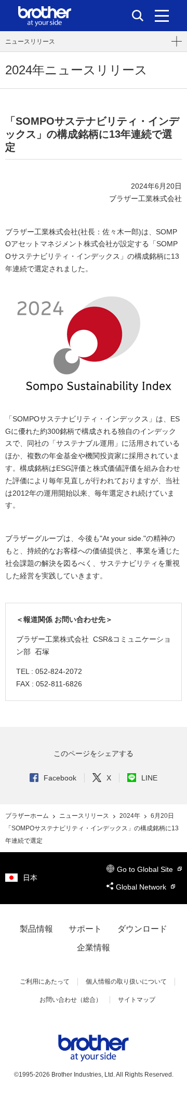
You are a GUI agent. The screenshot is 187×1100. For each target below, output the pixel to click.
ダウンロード (142, 928)
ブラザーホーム (27, 815)
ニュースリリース (30, 41)
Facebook (60, 778)
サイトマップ (136, 999)
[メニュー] (162, 15)
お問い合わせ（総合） (70, 999)
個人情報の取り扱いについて (126, 981)
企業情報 (93, 947)
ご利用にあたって (45, 981)
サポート (85, 928)
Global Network (142, 887)
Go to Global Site (146, 869)
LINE (149, 778)
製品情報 (36, 928)
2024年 (130, 815)
